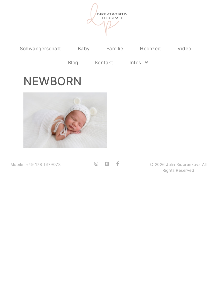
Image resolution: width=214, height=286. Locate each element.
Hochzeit (150, 48)
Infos (135, 62)
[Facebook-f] (117, 163)
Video (184, 48)
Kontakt (104, 62)
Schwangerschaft (40, 48)
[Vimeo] (107, 163)
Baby (84, 48)
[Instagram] (96, 163)
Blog (73, 62)
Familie (114, 48)
